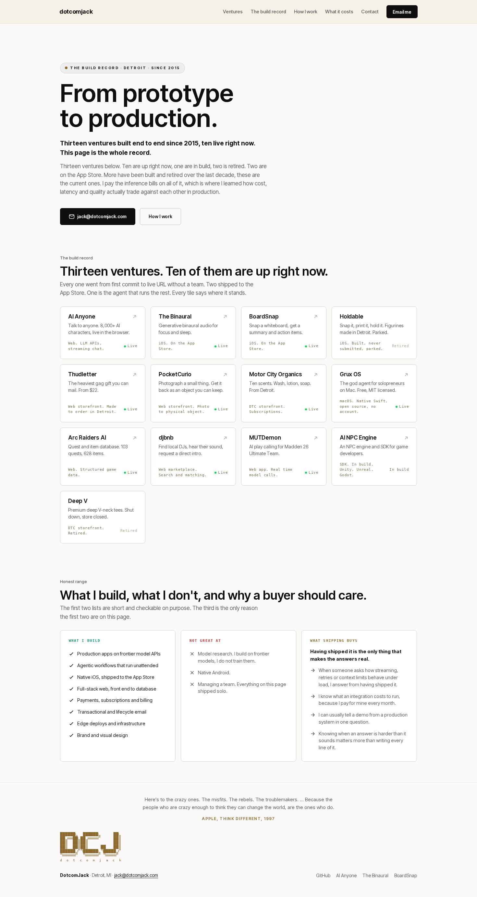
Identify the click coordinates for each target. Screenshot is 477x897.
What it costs (339, 11)
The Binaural (375, 875)
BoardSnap (405, 875)
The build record (268, 11)
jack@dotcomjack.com (136, 875)
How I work (305, 11)
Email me (402, 12)
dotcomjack (75, 12)
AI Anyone (346, 875)
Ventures (233, 11)
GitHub (323, 875)
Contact (370, 11)
